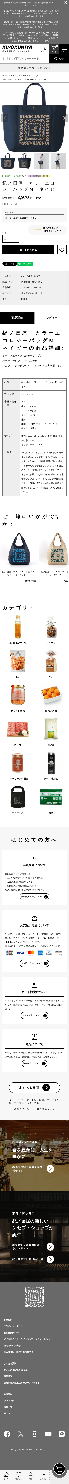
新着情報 (8, 1394)
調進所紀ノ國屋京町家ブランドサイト (27, 1246)
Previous (4, 118)
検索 (61, 58)
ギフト (7, 1413)
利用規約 (8, 1320)
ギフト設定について (31, 1015)
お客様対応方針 (11, 1333)
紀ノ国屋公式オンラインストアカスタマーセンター (28, 1339)
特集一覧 (8, 1407)
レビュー (52, 317)
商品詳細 (17, 317)
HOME (5, 76)
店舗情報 (8, 1376)
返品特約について (31, 1063)
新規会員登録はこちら (31, 897)
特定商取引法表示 (12, 1345)
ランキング (9, 1400)
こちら (51, 1108)
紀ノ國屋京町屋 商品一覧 (28, 1259)
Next (64, 118)
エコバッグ (15, 76)
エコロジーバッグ (30, 76)
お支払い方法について (31, 963)
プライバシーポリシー (14, 1326)
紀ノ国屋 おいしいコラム (16, 1370)
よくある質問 (29, 1087)
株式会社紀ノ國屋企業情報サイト (27, 1168)
